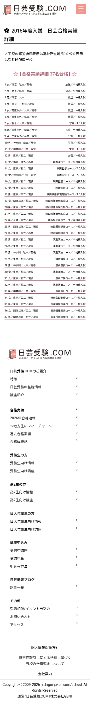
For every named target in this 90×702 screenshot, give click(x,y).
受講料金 (17, 558)
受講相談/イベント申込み (30, 609)
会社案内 (45, 674)
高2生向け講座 (21, 500)
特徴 (13, 379)
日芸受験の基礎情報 (26, 387)
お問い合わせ (20, 617)
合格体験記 (19, 442)
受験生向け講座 (22, 471)
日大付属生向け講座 (26, 529)
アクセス (17, 625)
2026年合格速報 (23, 418)
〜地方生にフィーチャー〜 (31, 426)
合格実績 (17, 410)
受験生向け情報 (22, 463)
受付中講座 (19, 550)
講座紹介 (17, 395)
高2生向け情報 (21, 492)
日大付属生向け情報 (26, 521)
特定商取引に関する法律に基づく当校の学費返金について (45, 661)
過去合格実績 (20, 434)
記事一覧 (17, 587)
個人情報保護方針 (45, 648)
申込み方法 (19, 566)
